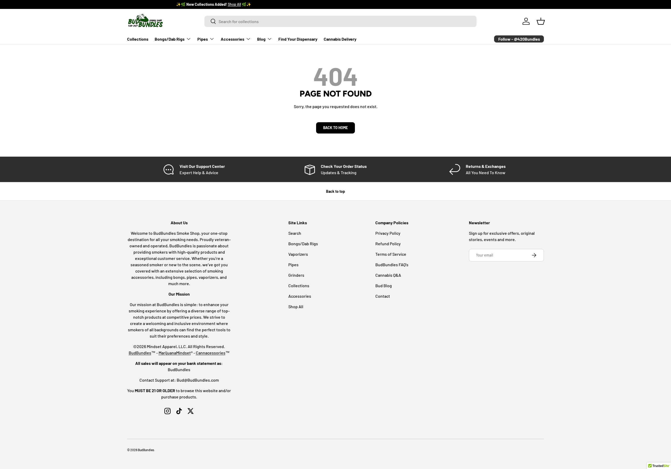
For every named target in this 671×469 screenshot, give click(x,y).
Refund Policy (388, 243)
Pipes (202, 38)
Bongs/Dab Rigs (170, 38)
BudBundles (140, 352)
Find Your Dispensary (297, 38)
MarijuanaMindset (175, 352)
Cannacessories (210, 352)
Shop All (185, 4)
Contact (382, 296)
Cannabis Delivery (340, 38)
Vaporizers (298, 254)
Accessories (232, 38)
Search (294, 233)
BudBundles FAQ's (391, 264)
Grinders (296, 275)
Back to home (335, 127)
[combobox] (340, 21)
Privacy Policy (388, 233)
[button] (540, 21)
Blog (261, 38)
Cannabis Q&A (388, 275)
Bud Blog (383, 285)
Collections (137, 38)
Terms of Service (390, 254)
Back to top (335, 191)
